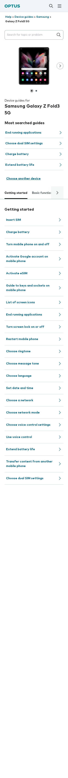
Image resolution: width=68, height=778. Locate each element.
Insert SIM (13, 219)
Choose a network (19, 400)
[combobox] (30, 35)
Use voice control (19, 437)
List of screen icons (20, 302)
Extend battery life (19, 164)
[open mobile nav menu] (59, 6)
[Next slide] (60, 66)
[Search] (51, 6)
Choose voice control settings (28, 424)
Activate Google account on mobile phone (27, 259)
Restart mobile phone (22, 339)
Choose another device (23, 178)
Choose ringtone (18, 351)
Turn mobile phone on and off (27, 244)
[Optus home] (12, 6)
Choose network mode (23, 412)
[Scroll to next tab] (57, 192)
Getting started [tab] (16, 192)
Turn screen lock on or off (25, 326)
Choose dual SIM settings (24, 143)
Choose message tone (22, 363)
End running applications (23, 132)
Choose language (19, 375)
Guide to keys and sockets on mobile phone (27, 288)
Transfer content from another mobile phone (29, 464)
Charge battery (17, 154)
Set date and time (19, 388)
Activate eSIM (16, 273)
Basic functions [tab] (43, 192)
